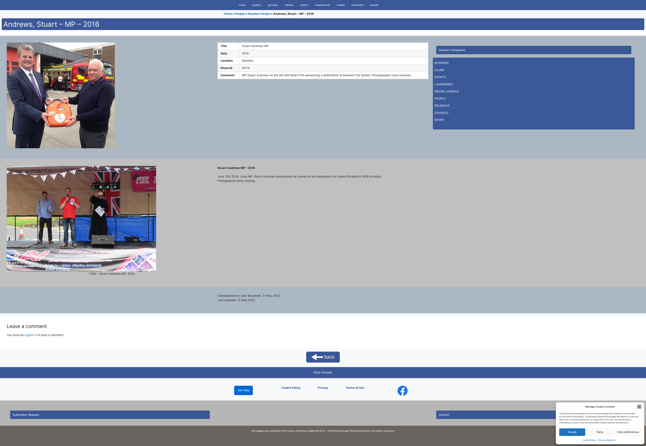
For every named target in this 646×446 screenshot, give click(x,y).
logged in (31, 335)
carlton (304, 5)
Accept (572, 432)
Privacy (323, 387)
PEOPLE (440, 98)
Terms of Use (355, 387)
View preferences (628, 432)
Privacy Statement (606, 440)
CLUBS (439, 70)
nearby (341, 5)
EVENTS (440, 77)
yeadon (256, 5)
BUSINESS (442, 62)
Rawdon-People (259, 13)
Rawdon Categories (452, 50)
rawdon (289, 5)
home (242, 5)
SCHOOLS (441, 113)
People (240, 13)
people (374, 5)
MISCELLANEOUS (447, 91)
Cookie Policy (589, 440)
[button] (639, 406)
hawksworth (322, 5)
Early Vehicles (323, 372)
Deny (600, 432)
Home (228, 13)
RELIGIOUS (442, 105)
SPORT (439, 120)
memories (358, 5)
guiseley (273, 5)
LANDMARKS (444, 84)
